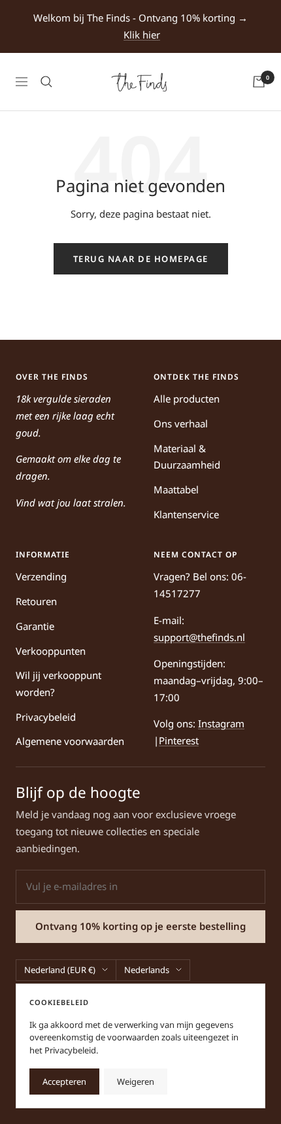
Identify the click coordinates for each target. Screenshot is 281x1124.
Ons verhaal (181, 423)
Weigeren (135, 1081)
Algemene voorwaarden (70, 741)
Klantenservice (186, 514)
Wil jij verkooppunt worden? (58, 684)
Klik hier (142, 34)
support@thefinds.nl (199, 637)
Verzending (41, 576)
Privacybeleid (46, 716)
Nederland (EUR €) (59, 970)
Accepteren (64, 1081)
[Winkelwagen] (258, 82)
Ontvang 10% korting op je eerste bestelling (140, 926)
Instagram (221, 723)
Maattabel (176, 489)
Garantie (35, 626)
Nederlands (146, 970)
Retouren (36, 601)
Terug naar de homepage (140, 259)
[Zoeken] (46, 82)
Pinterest (179, 740)
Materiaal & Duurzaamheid (187, 457)
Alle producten (187, 398)
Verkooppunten (51, 650)
